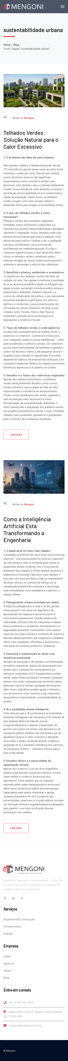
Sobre (7, 956)
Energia (8, 933)
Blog (16, 44)
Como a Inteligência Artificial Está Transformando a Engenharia (27, 529)
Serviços (8, 963)
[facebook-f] (5, 898)
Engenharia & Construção (19, 919)
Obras (7, 970)
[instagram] (21, 898)
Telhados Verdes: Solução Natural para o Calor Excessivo (30, 139)
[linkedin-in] (13, 898)
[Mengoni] (23, 6)
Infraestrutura (12, 926)
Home (6, 44)
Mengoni (29, 118)
